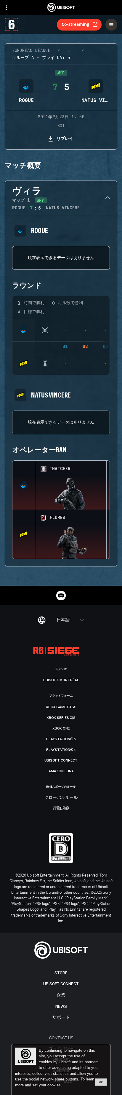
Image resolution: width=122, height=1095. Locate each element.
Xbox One (61, 728)
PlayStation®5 (61, 739)
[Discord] (61, 595)
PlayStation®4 (61, 750)
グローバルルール (61, 798)
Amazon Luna (61, 771)
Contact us (61, 1037)
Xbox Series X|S (61, 718)
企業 (61, 995)
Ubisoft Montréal (61, 680)
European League (31, 50)
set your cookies (46, 1085)
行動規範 (61, 808)
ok (101, 1082)
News (61, 1006)
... (70, 50)
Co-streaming (75, 24)
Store (61, 973)
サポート (61, 1017)
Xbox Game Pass (61, 707)
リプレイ (65, 138)
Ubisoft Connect (61, 984)
